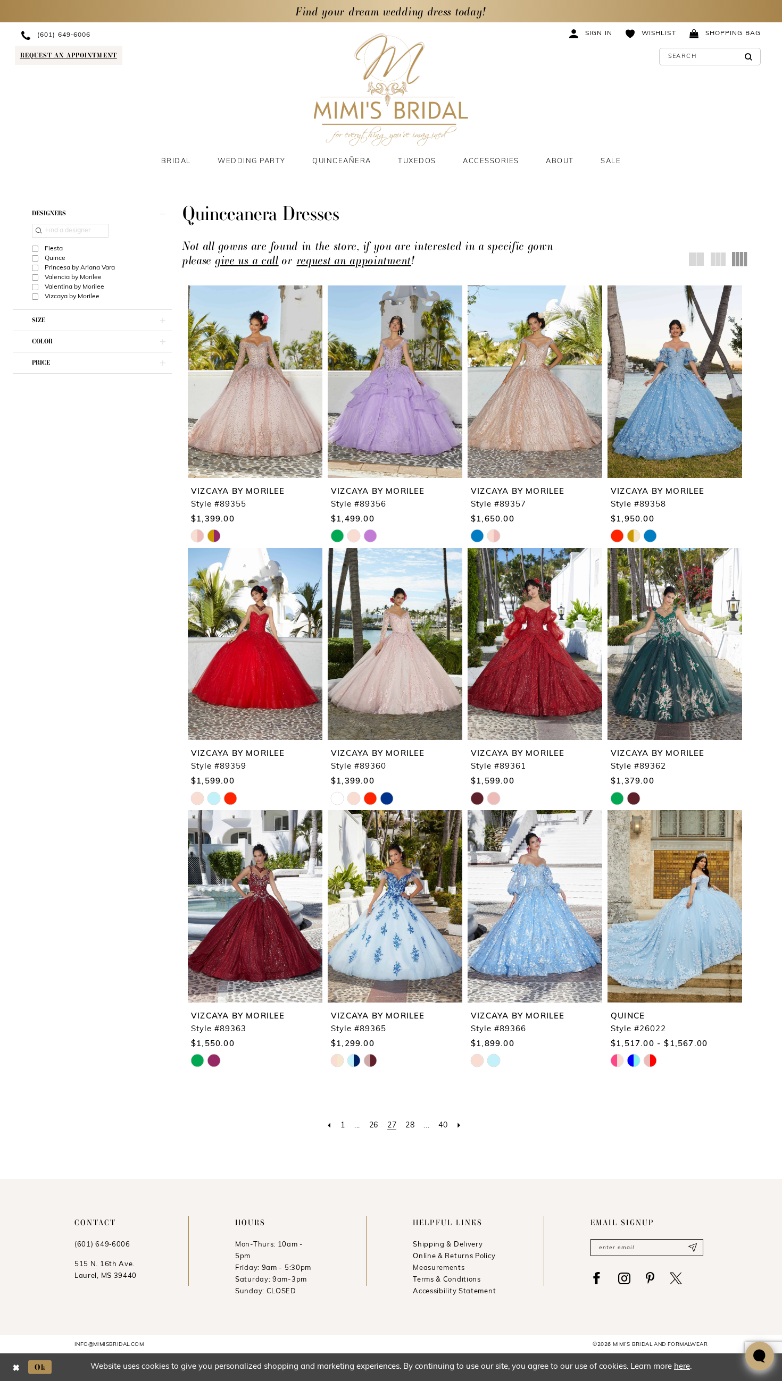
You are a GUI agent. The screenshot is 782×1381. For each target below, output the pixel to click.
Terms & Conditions (447, 1279)
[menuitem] (110, 35)
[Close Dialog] (16, 1367)
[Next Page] (459, 1125)
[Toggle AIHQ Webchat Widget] (759, 1356)
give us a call (247, 260)
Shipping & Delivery (447, 1244)
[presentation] (255, 381)
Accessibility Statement (454, 1291)
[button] (591, 33)
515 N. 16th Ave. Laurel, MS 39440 (105, 1270)
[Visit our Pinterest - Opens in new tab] (650, 1278)
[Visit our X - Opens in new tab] (676, 1278)
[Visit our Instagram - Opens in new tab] (624, 1278)
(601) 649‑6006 (102, 1244)
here (682, 1367)
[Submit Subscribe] (692, 1247)
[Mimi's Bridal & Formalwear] (391, 89)
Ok (40, 1367)
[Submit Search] (749, 56)
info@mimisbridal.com (109, 1345)
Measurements (438, 1268)
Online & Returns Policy (454, 1256)
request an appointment (354, 260)
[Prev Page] (329, 1125)
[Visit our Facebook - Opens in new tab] (596, 1278)
